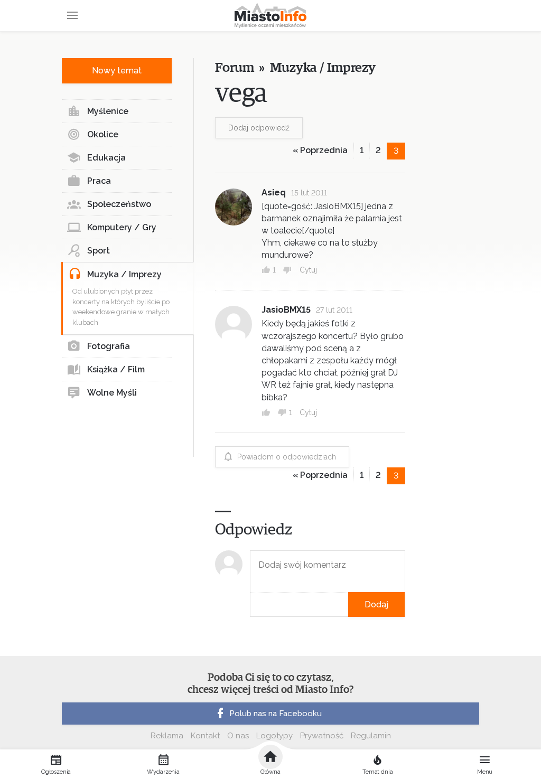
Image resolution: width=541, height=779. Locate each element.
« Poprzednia (320, 150)
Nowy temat (117, 70)
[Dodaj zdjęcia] (253, 604)
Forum (234, 67)
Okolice (102, 134)
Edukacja (106, 158)
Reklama (167, 735)
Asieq (274, 192)
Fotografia (108, 346)
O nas (238, 735)
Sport (98, 251)
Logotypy (274, 735)
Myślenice (107, 111)
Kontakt (205, 735)
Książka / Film (116, 369)
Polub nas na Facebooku (275, 713)
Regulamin (371, 735)
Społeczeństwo (119, 204)
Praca (99, 181)
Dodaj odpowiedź (259, 128)
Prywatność (321, 735)
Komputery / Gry (121, 227)
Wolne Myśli (112, 393)
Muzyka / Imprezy (124, 274)
